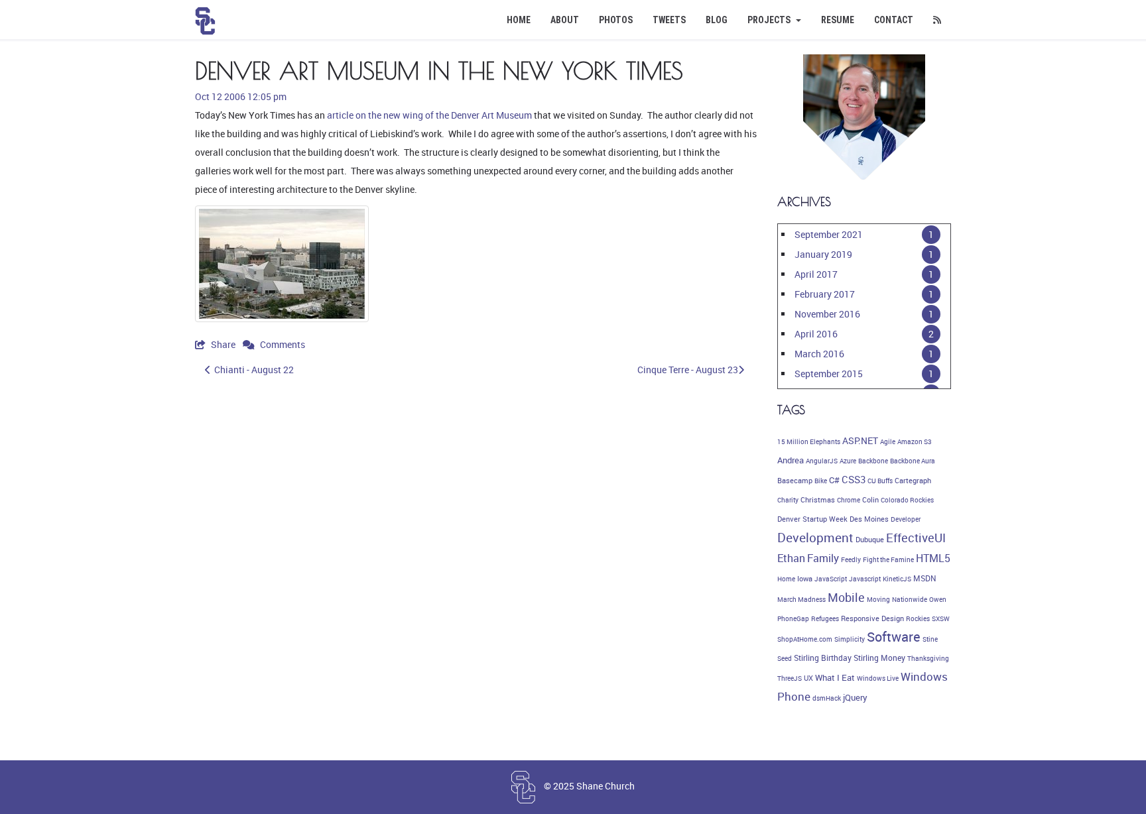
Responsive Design (872, 618)
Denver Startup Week (812, 519)
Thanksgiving (928, 658)
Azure (848, 460)
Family (823, 558)
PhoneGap (793, 618)
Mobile (846, 597)
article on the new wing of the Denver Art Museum (429, 115)
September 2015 (829, 373)
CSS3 (853, 479)
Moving (878, 599)
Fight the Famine (888, 559)
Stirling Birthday (823, 658)
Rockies (918, 618)
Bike (820, 480)
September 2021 (829, 234)
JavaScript (830, 578)
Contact (893, 20)
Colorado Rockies (907, 499)
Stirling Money (879, 658)
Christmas (817, 499)
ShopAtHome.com (804, 639)
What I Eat (835, 677)
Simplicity (849, 639)
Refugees (825, 618)
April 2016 (816, 333)
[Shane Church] (205, 16)
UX (808, 678)
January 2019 (823, 254)
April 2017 (816, 274)
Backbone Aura (912, 460)
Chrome (848, 499)
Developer (906, 519)
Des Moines (869, 519)
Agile (887, 441)
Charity (787, 499)
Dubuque (870, 539)
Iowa (804, 578)
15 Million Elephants (808, 441)
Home (519, 20)
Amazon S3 (914, 441)
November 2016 (827, 314)
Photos (616, 20)
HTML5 (933, 558)
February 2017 (825, 294)
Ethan (791, 558)
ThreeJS (789, 678)
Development (815, 537)
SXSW (941, 618)
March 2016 (819, 353)
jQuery (855, 697)
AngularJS (822, 460)
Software (894, 637)
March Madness (801, 599)
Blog (717, 20)
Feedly (851, 559)
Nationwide (909, 599)
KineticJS (897, 578)
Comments (281, 344)
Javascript (865, 578)
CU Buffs (880, 480)
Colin (870, 499)
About (564, 20)
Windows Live (878, 678)
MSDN (924, 578)
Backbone (873, 460)
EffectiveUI (916, 538)
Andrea (790, 460)
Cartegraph (913, 480)
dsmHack (826, 698)
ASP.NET (860, 440)
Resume (837, 20)
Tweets (669, 20)
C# (834, 480)
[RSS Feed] (937, 20)
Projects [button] (770, 20)
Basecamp (794, 480)
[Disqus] (476, 570)
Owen (937, 599)
